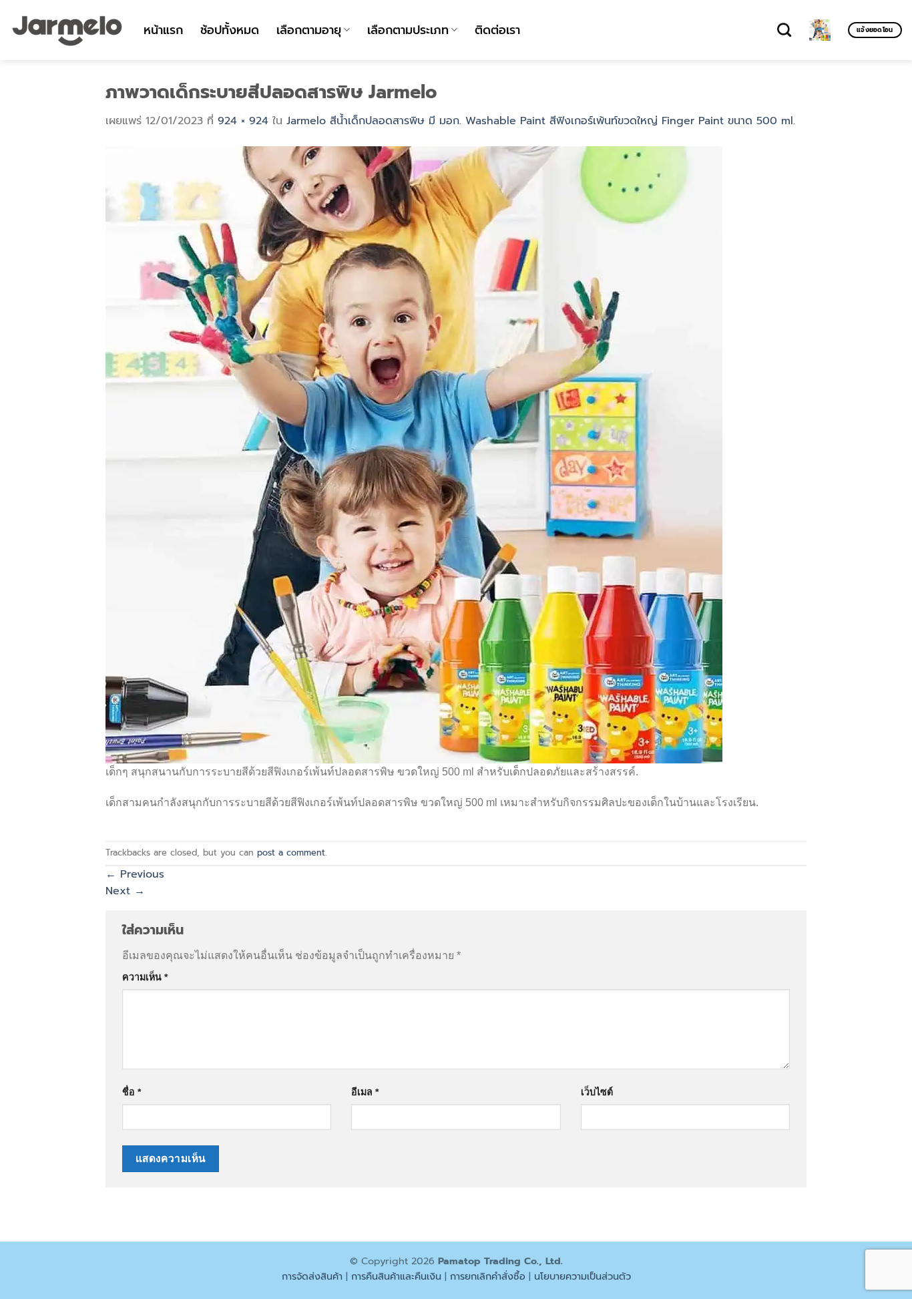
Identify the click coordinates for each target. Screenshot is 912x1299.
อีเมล (365, 1092)
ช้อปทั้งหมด (229, 30)
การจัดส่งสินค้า (312, 1276)
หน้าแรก (163, 30)
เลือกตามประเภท (408, 30)
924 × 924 (243, 121)
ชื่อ (131, 1092)
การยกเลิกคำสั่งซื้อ (487, 1276)
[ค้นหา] (784, 30)
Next (125, 891)
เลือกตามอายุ (308, 30)
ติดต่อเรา (497, 30)
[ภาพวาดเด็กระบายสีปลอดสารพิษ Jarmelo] (413, 454)
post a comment (291, 852)
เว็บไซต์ (597, 1092)
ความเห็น (145, 977)
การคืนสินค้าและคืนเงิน (396, 1276)
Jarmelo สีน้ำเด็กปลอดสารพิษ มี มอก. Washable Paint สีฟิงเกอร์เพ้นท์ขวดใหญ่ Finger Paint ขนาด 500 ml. (540, 121)
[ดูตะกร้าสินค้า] (820, 30)
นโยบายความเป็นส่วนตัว (582, 1276)
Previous (134, 874)
